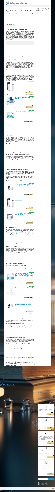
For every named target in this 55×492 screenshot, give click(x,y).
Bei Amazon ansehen (30, 92)
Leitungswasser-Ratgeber (18, 3)
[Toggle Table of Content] (14, 24)
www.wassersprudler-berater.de (43, 484)
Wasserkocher (15, 230)
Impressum (52, 488)
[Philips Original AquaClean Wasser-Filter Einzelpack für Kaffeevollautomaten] (46, 420)
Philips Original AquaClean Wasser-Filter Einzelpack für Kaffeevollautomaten (46, 423)
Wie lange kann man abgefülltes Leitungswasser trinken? (8, 385)
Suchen (39, 477)
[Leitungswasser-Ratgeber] (7, 4)
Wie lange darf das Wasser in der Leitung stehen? (7, 384)
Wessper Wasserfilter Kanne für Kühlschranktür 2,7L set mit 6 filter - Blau (46, 410)
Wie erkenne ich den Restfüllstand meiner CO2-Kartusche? (45, 392)
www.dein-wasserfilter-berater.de (43, 482)
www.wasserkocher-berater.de (43, 483)
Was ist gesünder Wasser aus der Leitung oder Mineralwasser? (9, 383)
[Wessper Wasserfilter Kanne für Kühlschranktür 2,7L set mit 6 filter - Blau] (46, 406)
